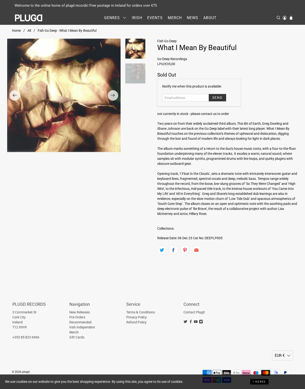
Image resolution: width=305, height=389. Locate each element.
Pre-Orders (77, 317)
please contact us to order (210, 114)
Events (155, 18)
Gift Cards (76, 337)
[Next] (113, 95)
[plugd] (29, 17)
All (29, 30)
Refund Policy (136, 322)
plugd (26, 371)
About (210, 18)
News (192, 18)
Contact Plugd (194, 312)
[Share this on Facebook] (173, 249)
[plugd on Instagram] (201, 322)
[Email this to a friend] (196, 249)
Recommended (80, 322)
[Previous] (15, 95)
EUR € (280, 355)
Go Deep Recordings (172, 59)
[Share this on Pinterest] (184, 249)
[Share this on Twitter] (161, 249)
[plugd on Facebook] (191, 322)
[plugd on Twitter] (185, 322)
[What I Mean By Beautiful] (64, 95)
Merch (175, 18)
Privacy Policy (136, 317)
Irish (137, 18)
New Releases (79, 312)
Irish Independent (82, 327)
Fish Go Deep (167, 41)
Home (16, 30)
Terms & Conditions (140, 312)
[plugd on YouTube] (196, 322)
